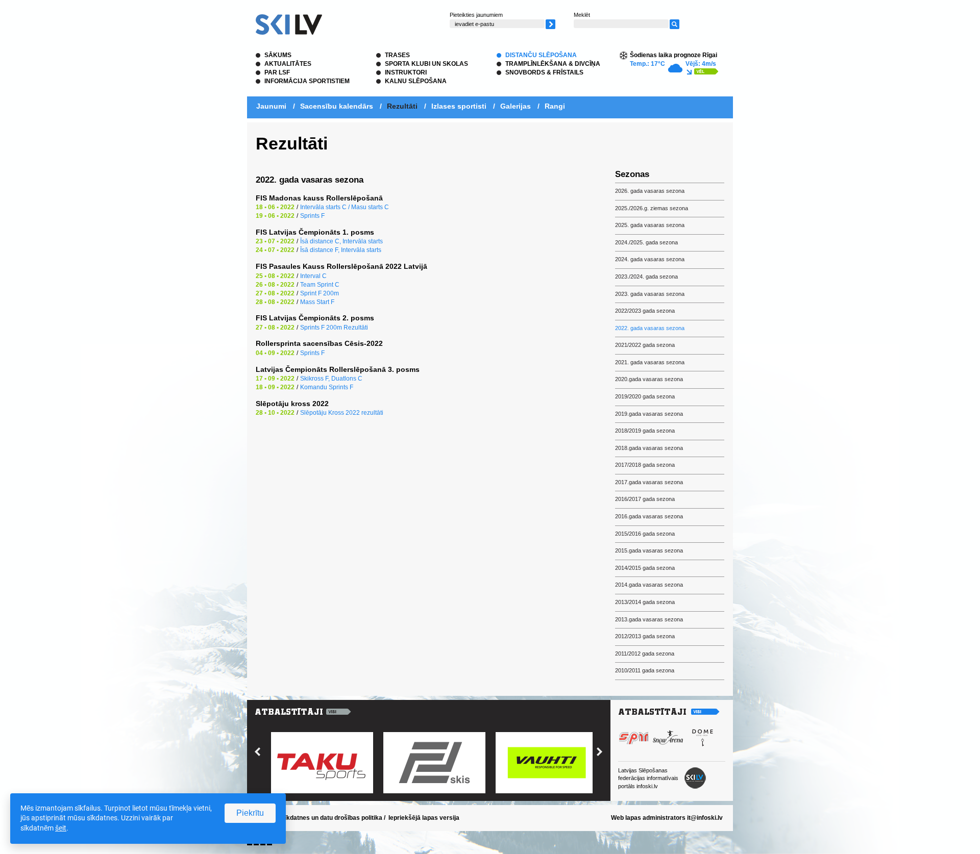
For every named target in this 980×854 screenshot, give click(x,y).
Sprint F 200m (319, 293)
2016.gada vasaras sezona (649, 516)
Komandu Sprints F (326, 387)
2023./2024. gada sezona (646, 276)
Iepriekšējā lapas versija (423, 817)
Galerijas (515, 106)
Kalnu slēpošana (416, 81)
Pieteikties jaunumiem (476, 15)
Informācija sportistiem (307, 81)
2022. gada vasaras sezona (649, 328)
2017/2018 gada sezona (645, 465)
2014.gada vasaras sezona (649, 585)
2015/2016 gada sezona (645, 534)
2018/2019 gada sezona (645, 431)
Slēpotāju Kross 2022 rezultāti (341, 412)
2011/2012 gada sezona (644, 653)
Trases (397, 55)
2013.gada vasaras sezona (649, 619)
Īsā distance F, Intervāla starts (340, 250)
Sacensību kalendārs (336, 106)
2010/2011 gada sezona (644, 670)
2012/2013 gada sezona (645, 636)
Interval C (313, 276)
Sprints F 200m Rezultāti (334, 327)
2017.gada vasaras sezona (649, 482)
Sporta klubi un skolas (426, 63)
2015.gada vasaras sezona (649, 550)
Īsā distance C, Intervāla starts (341, 241)
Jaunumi (271, 106)
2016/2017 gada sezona (645, 499)
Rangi (555, 106)
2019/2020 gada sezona (645, 396)
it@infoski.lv (705, 817)
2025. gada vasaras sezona (649, 225)
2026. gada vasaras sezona (649, 191)
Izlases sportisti (458, 106)
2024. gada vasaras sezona (649, 259)
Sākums (277, 55)
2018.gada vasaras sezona (649, 448)
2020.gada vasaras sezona (649, 379)
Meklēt (582, 15)
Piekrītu (250, 813)
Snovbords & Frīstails (544, 72)
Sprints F (312, 215)
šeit (60, 828)
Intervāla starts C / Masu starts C (344, 207)
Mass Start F (317, 302)
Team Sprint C (319, 284)
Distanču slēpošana (541, 55)
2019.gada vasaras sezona (649, 414)
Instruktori (406, 72)
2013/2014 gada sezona (645, 602)
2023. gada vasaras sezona (649, 294)
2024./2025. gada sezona (646, 242)
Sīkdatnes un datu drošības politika (331, 817)
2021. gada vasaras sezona (649, 362)
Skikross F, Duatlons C (331, 378)
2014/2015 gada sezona (645, 568)
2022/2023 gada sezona (645, 311)
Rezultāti (402, 106)
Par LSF (277, 72)
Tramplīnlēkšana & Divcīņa (552, 63)
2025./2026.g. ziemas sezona (651, 208)
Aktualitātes (287, 63)
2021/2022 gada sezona (645, 345)
